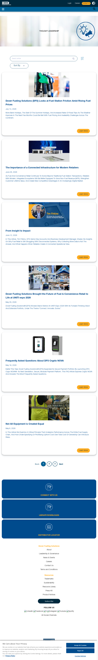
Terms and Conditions (49, 570)
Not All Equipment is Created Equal (25, 424)
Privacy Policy (10, 656)
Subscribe (49, 601)
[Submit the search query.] (73, 58)
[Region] (93, 3)
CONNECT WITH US (49, 495)
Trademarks (49, 579)
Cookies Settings (80, 656)
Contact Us (49, 566)
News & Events (49, 558)
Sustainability (49, 583)
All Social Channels (49, 615)
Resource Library (49, 587)
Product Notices (49, 595)
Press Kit (49, 591)
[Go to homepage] (6, 3)
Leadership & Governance (49, 554)
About (49, 550)
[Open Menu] (3, 9)
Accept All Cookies (80, 645)
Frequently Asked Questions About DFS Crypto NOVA (35, 361)
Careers (49, 562)
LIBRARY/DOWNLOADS (49, 515)
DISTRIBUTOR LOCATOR (49, 535)
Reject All (80, 651)
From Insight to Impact (18, 231)
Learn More (83, 131)
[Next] (61, 464)
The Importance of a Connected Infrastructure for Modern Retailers (42, 168)
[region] (48, 650)
